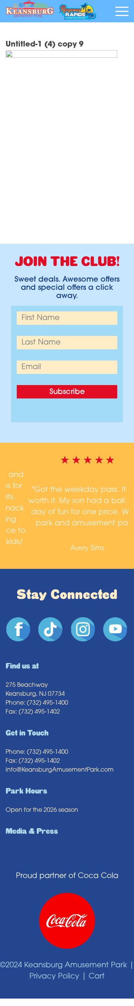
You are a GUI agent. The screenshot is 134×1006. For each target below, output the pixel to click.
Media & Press (32, 824)
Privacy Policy (54, 969)
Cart (97, 969)
